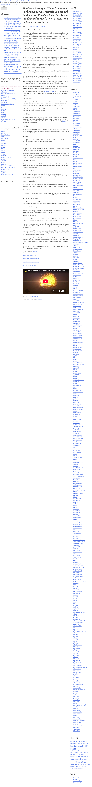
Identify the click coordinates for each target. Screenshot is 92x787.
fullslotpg (3, 109)
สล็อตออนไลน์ (76, 660)
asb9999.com (77, 142)
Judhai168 (76, 261)
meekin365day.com (78, 301)
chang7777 (76, 184)
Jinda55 (75, 252)
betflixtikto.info (77, 163)
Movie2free (76, 318)
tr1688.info (76, 492)
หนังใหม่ (75, 686)
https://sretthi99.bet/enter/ (80, 242)
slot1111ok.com (77, 452)
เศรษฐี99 (75, 724)
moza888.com (77, 323)
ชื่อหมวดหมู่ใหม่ (77, 557)
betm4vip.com (77, 165)
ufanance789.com (78, 516)
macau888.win (77, 297)
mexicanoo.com (77, 304)
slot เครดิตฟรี (76, 450)
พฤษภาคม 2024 (77, 58)
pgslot (24, 29)
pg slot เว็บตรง (77, 349)
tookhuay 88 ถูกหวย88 (79, 490)
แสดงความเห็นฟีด (77, 781)
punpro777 (76, 397)
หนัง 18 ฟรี (76, 677)
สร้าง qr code (76, 624)
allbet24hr (76, 134)
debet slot (76, 190)
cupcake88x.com (78, 189)
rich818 (75, 411)
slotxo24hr (76, 461)
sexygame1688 (77, 435)
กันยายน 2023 (77, 71)
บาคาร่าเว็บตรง (77, 593)
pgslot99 (75, 378)
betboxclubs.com (78, 158)
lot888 (75, 287)
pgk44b (75, 369)
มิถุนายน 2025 (77, 35)
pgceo (75, 359)
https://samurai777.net (7, 166)
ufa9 (74, 504)
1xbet (74, 104)
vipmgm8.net (76, 535)
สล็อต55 (75, 638)
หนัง (74, 676)
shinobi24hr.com (77, 440)
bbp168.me (76, 153)
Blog (1, 4)
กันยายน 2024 (77, 51)
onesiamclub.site (77, 335)
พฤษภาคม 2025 (77, 37)
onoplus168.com (77, 338)
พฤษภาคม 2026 (77, 16)
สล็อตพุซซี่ (76, 658)
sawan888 (76, 428)
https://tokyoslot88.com (8, 167)
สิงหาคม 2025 (77, 32)
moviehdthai (76, 321)
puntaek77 (76, 400)
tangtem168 (76, 478)
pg (74, 344)
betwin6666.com (77, 166)
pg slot (3, 162)
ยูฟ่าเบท (75, 614)
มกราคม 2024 (77, 65)
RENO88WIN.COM (78, 407)
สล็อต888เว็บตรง (77, 645)
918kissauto (76, 123)
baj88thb (75, 146)
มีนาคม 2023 (76, 82)
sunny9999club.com (78, 476)
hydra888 (76, 244)
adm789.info (76, 130)
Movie (75, 314)
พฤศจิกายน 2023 (77, 68)
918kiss (75, 122)
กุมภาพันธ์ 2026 (77, 22)
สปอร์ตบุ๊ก (75, 617)
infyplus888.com (77, 249)
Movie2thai (76, 319)
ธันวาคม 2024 (77, 46)
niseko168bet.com (78, 330)
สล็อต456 (75, 636)
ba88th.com (76, 144)
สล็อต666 (75, 639)
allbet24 (3, 160)
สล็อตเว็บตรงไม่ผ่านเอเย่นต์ (80, 667)
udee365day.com (78, 493)
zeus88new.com (77, 552)
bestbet (75, 156)
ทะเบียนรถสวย (77, 578)
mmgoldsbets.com (78, 309)
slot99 (3, 136)
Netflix (75, 328)
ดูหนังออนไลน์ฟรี (77, 571)
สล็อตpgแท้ (76, 655)
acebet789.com (77, 127)
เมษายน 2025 (77, 39)
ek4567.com (76, 201)
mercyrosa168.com (78, 302)
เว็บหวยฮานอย (77, 722)
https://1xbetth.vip (6, 157)
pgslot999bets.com (78, 380)
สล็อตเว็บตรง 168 (77, 665)
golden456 (76, 233)
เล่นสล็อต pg (36, 251)
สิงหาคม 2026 (77, 11)
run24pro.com (77, 419)
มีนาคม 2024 (76, 61)
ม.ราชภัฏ (75, 610)
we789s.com (76, 536)
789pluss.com (77, 115)
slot (74, 447)
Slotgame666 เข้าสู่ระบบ (79, 457)
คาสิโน (75, 553)
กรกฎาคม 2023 (77, 75)
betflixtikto (76, 161)
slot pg (75, 448)
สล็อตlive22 (76, 652)
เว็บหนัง (75, 715)
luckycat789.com (78, 290)
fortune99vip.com (78, 214)
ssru (74, 471)
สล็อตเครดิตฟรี (77, 662)
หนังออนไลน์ (76, 682)
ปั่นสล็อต (75, 595)
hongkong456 (77, 240)
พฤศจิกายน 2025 (77, 27)
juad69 (75, 259)
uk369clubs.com (77, 526)
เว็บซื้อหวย (76, 701)
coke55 (75, 187)
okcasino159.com (78, 331)
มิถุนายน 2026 (77, 15)
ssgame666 (76, 469)
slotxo (3, 152)
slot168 (3, 133)
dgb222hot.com (77, 194)
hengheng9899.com (78, 237)
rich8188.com (77, 412)
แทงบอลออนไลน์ (77, 725)
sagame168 (76, 423)
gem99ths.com (77, 228)
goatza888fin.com (78, 232)
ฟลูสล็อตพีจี (76, 608)
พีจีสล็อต (75, 605)
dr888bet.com (77, 199)
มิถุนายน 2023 (77, 77)
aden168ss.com (77, 128)
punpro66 (76, 395)
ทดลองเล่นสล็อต (77, 574)
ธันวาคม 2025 (77, 25)
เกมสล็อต (75, 691)
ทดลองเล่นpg (76, 572)
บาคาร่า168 (4, 102)
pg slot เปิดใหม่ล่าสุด (78, 347)
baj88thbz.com (77, 147)
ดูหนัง (2, 112)
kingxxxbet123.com (78, 266)
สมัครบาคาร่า (76, 619)
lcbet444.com (77, 275)
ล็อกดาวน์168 (76, 615)
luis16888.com (77, 292)
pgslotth (75, 383)
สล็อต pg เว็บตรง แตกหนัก (80, 631)
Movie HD (76, 316)
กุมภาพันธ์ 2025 (77, 42)
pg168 (75, 356)
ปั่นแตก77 (75, 598)
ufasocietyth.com (78, 521)
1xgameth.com (77, 106)
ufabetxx (75, 507)
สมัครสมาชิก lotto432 (79, 621)
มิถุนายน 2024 (77, 56)
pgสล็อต (75, 387)
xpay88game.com (78, 543)
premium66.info (77, 390)
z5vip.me (75, 548)
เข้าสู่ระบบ (76, 777)
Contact (4, 4)
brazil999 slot (77, 175)
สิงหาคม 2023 (77, 73)
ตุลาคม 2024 (76, 49)
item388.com (76, 251)
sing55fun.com (77, 442)
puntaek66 (76, 399)
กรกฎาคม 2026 (77, 13)
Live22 (75, 282)
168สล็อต (75, 99)
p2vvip (75, 340)
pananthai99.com (78, 342)
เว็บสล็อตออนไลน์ (77, 712)
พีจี (74, 603)
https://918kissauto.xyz (7, 90)
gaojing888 (76, 227)
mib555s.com (77, 307)
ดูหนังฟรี (3, 114)
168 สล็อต (75, 94)
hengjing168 (76, 239)
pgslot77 (3, 105)
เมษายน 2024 (77, 59)
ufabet (75, 505)
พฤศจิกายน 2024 (77, 47)
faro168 (75, 206)
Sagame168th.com (78, 426)
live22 (3, 111)
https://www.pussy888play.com (10, 99)
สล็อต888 (3, 143)
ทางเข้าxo (75, 584)
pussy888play (77, 404)
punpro (75, 393)
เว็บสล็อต (75, 708)
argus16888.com (77, 141)
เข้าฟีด (75, 779)
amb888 (75, 139)
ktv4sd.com (76, 271)
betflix (75, 159)
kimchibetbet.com (78, 264)
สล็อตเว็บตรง (4, 138)
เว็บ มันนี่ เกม (76, 700)
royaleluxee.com (77, 418)
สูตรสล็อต (75, 674)
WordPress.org (77, 782)
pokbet (75, 388)
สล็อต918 (75, 646)
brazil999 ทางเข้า (78, 177)
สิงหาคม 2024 (77, 52)
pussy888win (76, 405)
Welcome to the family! (13, 4)
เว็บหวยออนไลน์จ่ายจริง (79, 720)
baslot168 (76, 151)
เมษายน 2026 (77, 18)
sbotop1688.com (78, 431)
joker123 (3, 95)
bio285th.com (77, 170)
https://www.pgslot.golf (7, 104)
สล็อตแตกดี (76, 670)
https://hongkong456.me (8, 119)
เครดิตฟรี (75, 693)
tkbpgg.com (76, 488)
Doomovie (76, 196)
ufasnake (75, 519)
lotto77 (75, 288)
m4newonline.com (78, 294)
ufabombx (76, 509)
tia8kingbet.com (77, 485)
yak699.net (76, 545)
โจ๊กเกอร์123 (76, 729)
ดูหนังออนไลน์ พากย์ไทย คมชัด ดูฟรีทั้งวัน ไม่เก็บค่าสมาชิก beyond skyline (19, 1)
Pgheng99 (76, 366)
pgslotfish (76, 381)
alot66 (75, 137)
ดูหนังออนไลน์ (5, 97)
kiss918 (75, 270)
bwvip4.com (76, 180)
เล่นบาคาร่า (76, 698)
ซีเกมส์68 (75, 559)
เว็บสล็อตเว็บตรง (77, 713)
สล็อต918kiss (76, 648)
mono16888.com (77, 313)
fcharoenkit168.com (78, 208)
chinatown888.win (78, 185)
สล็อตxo (75, 657)
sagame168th (77, 424)
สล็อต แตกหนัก (77, 633)
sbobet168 (76, 430)
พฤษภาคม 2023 (77, 78)
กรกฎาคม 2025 (77, 34)
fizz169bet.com (77, 213)
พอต (74, 602)
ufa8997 (75, 502)
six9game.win (77, 443)
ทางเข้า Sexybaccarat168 (80, 581)
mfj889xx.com (77, 306)
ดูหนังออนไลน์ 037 (78, 565)
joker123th (76, 258)
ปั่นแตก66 (75, 596)
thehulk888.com (77, 483)
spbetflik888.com (78, 462)
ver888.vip (76, 531)
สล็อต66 (3, 121)
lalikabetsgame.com (78, 273)
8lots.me (75, 120)
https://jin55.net (5, 135)
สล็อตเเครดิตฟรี (77, 669)
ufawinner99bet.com (79, 524)
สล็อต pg (75, 629)
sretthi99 (75, 466)
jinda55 (86, 743)
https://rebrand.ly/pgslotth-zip (31, 258)
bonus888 (76, 173)
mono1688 (76, 311)
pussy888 (4, 100)
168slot (75, 98)
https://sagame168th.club (8, 93)
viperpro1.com (77, 533)
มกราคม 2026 (77, 23)
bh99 (74, 168)
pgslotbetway (5, 169)
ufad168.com (76, 510)
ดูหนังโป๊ (3, 155)
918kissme (76, 125)
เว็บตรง (75, 703)
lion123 (75, 276)
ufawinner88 (76, 522)
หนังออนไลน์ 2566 (78, 684)
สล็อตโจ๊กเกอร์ (77, 672)
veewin (75, 529)
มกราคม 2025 (77, 44)
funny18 (75, 225)
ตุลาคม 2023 (76, 70)
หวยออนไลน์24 (77, 688)
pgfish (75, 361)
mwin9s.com (76, 326)
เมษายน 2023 (77, 80)
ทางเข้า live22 (77, 579)
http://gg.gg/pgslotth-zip (29, 265)
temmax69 (76, 481)
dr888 (75, 197)
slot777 (75, 455)
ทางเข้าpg (76, 583)
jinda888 (75, 254)
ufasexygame (77, 517)
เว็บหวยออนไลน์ (77, 719)
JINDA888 (4, 145)
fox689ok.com (77, 216)
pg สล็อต (75, 352)
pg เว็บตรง (76, 354)
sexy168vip (76, 433)
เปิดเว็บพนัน (76, 696)
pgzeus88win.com (78, 385)
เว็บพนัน (75, 707)
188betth (75, 103)
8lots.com (76, 116)
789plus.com (76, 111)
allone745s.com (77, 135)
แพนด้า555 (76, 727)
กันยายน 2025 (77, 30)
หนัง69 (75, 679)
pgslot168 (76, 375)
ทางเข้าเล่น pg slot (49, 91)
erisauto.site (76, 202)
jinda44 (3, 140)
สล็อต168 (3, 117)
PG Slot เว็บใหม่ (77, 350)
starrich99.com (77, 473)
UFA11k (75, 497)
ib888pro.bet (76, 245)
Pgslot (63, 121)
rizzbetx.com (76, 414)
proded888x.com (78, 392)
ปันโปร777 (76, 600)
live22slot (76, 283)
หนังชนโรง (4, 92)
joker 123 (3, 164)
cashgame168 (77, 182)
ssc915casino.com (78, 467)
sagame (75, 421)
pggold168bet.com (78, 362)
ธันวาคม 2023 (77, 66)
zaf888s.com (76, 550)
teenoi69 (75, 479)
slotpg (3, 154)
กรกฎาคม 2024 (77, 54)
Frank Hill (42, 26)
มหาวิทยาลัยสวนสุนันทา (79, 612)
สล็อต (74, 627)
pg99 (2, 107)
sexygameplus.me (78, 436)
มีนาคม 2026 (76, 20)
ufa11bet (75, 495)
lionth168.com (77, 278)
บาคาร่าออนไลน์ (77, 591)
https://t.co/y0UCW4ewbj (31, 296)
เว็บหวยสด (76, 717)
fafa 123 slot (76, 204)
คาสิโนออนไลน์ (77, 555)
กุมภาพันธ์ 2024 (77, 63)
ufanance (75, 514)
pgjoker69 (76, 368)
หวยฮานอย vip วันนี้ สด (79, 689)
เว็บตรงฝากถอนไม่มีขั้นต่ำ (79, 705)
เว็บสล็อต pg (76, 710)
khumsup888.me (77, 263)
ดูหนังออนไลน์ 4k (77, 569)
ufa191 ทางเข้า (77, 498)
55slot (75, 108)
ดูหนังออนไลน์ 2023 (78, 567)
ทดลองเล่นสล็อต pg (78, 576)
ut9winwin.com (77, 528)
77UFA (75, 110)
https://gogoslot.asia (7, 174)
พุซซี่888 (3, 148)
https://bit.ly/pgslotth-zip (29, 255)
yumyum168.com (77, 547)
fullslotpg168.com (78, 223)
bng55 (75, 171)
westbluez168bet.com (79, 540)
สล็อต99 (75, 650)
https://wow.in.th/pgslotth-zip (31, 262)
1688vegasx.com (78, 96)
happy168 (76, 235)
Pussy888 (76, 402)
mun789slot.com (77, 325)
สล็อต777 (75, 641)
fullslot (75, 220)
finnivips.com (76, 211)
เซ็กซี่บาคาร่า (76, 695)
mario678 (75, 299)
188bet (75, 101)
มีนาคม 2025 (76, 40)
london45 (75, 285)
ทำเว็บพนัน (76, 586)
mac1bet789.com (78, 295)
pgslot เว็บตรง (77, 373)
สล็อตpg (75, 653)
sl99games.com (77, 445)
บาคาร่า (3, 150)
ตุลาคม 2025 (76, 28)
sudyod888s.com (78, 474)
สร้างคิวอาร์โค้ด (77, 626)
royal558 (75, 416)
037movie (76, 92)
